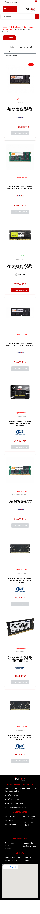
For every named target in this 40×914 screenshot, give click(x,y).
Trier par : (7, 51)
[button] (9, 37)
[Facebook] (14, 832)
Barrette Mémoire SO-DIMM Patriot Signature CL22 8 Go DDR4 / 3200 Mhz (20, 659)
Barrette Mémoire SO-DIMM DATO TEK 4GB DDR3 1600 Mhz (20, 187)
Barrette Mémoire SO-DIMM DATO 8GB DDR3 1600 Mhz (20, 501)
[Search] (37, 16)
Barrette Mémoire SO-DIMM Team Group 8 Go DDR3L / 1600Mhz (20, 424)
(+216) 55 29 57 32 (11, 2)
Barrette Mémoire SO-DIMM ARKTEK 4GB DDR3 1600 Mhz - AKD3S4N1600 (20, 267)
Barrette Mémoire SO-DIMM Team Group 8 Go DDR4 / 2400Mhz (20, 580)
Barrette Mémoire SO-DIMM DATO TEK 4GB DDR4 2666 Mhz (20, 109)
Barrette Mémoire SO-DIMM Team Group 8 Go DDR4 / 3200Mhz (20, 737)
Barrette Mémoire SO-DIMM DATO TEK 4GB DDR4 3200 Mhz (20, 344)
